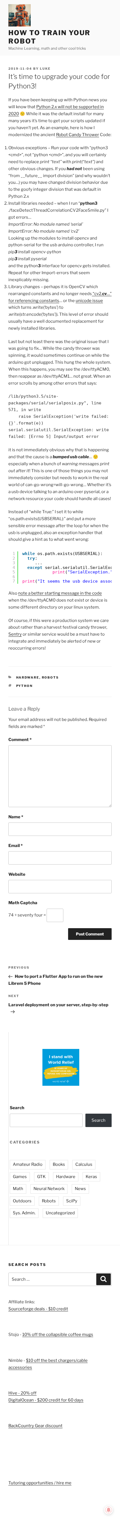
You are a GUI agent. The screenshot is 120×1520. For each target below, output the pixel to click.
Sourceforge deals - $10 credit (38, 1308)
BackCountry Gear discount (35, 1425)
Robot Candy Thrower (77, 134)
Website (16, 874)
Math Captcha (22, 902)
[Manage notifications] (108, 1509)
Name (15, 816)
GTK (41, 1176)
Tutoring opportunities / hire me (39, 1482)
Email (15, 845)
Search (17, 1107)
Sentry (15, 634)
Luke (45, 69)
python (24, 686)
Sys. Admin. (24, 1212)
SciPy (71, 1200)
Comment (20, 739)
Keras (91, 1176)
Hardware (27, 677)
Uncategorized (60, 1212)
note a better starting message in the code (60, 593)
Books (59, 1164)
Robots (50, 677)
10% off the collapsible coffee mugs (57, 1334)
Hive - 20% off (22, 1393)
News (80, 1188)
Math (18, 1188)
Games (20, 1176)
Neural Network (48, 1188)
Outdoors (22, 1200)
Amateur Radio (27, 1164)
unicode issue (89, 300)
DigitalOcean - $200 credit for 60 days (45, 1400)
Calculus (83, 1164)
